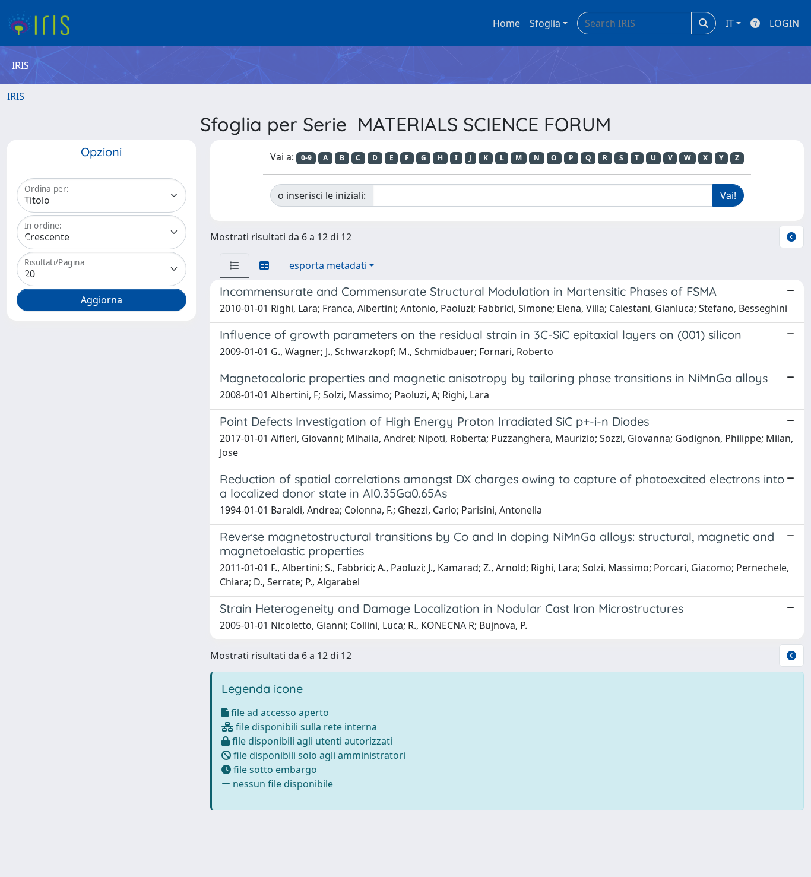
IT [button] (730, 23)
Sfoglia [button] (545, 23)
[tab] (234, 265)
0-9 (306, 158)
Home (506, 23)
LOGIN (784, 23)
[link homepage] (43, 23)
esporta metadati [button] (328, 265)
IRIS (15, 96)
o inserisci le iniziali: (322, 195)
